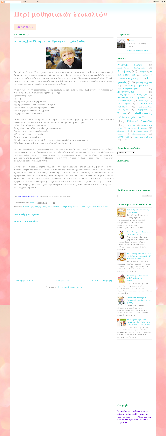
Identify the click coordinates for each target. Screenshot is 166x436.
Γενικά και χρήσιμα (128, 78)
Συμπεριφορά (123, 131)
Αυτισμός (142, 71)
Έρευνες (121, 113)
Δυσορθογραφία (124, 100)
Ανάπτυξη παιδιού (130, 64)
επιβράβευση (142, 109)
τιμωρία (120, 134)
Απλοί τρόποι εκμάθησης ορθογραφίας (138, 210)
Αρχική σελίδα (25, 26)
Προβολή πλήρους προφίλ (139, 50)
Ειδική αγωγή (123, 103)
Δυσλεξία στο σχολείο (131, 97)
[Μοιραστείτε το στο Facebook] (44, 203)
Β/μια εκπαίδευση (134, 73)
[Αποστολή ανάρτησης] (53, 202)
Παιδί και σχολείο (100, 206)
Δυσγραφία (142, 94)
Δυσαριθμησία (124, 94)
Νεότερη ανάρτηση (24, 280)
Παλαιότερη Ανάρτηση (101, 280)
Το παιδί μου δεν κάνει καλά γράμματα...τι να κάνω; (137, 278)
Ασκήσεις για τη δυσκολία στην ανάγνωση (139, 233)
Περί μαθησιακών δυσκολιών (60, 14)
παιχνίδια (131, 125)
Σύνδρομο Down (141, 131)
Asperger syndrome (143, 136)
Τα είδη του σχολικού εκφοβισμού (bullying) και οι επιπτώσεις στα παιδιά (138, 322)
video (123, 140)
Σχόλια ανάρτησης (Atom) (70, 287)
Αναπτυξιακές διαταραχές (131, 67)
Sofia (131, 40)
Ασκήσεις (124, 71)
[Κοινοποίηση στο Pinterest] (46, 203)
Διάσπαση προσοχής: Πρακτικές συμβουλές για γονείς (139, 300)
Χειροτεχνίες (138, 133)
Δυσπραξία (143, 100)
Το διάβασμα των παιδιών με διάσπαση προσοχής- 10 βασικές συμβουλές (139, 256)
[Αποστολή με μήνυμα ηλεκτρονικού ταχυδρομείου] (38, 203)
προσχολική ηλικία (137, 128)
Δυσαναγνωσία (125, 91)
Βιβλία (145, 75)
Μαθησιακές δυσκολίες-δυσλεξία (76, 206)
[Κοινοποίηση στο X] (42, 203)
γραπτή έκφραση (144, 82)
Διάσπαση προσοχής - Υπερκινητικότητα (41, 206)
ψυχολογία (123, 136)
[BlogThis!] (40, 203)
